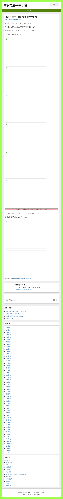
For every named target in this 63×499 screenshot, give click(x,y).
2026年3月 (8, 329)
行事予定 (8, 481)
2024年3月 (8, 370)
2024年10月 (8, 358)
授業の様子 (8, 471)
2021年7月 (8, 426)
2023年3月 (8, 391)
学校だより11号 (9, 318)
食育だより (8, 485)
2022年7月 (8, 405)
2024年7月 (8, 363)
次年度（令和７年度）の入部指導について (16, 474)
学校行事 (8, 469)
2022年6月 (8, 407)
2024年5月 (8, 367)
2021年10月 (8, 421)
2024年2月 (8, 372)
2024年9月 (8, 360)
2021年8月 (8, 424)
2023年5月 (8, 388)
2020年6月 (8, 448)
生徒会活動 (8, 476)
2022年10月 (8, 400)
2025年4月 (8, 348)
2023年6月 (8, 386)
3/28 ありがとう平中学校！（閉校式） (15, 316)
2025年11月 (8, 336)
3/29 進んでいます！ (11, 315)
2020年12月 (8, 438)
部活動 (7, 483)
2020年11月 (8, 440)
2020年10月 (8, 441)
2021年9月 (8, 422)
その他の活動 (14, 278)
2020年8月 (8, 445)
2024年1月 (8, 374)
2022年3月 (8, 412)
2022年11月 (8, 398)
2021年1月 (8, 436)
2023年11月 (8, 377)
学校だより (8, 466)
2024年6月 (8, 365)
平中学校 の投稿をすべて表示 (24, 290)
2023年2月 (8, 393)
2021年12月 (8, 417)
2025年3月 (8, 350)
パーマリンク (28, 278)
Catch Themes (36, 494)
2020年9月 (8, 443)
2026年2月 (8, 331)
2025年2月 (8, 351)
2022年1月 (8, 415)
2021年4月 (8, 431)
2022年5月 (8, 408)
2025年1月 (8, 353)
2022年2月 (8, 414)
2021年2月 (8, 434)
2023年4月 (8, 389)
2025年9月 (8, 339)
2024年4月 (8, 369)
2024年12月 (8, 355)
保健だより (8, 464)
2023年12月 (8, 375)
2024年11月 (8, 356)
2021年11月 (8, 419)
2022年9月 (8, 401)
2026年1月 (8, 332)
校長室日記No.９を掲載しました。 (14, 313)
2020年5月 (8, 450)
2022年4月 (8, 410)
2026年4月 (8, 327)
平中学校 (16, 19)
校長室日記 (8, 473)
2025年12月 (8, 334)
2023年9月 (8, 381)
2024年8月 (8, 362)
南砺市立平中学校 (15, 5)
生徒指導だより (9, 478)
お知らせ (8, 461)
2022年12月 (8, 396)
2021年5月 (8, 429)
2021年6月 (8, 427)
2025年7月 (8, 343)
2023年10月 (8, 379)
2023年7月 (8, 384)
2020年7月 (8, 447)
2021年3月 (8, 433)
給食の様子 (8, 480)
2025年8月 (8, 341)
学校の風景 (8, 467)
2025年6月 (8, 344)
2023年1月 (8, 395)
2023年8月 (8, 382)
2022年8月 (8, 403)
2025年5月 (8, 346)
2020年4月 (8, 452)
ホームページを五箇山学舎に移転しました (16, 311)
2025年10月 (8, 337)
